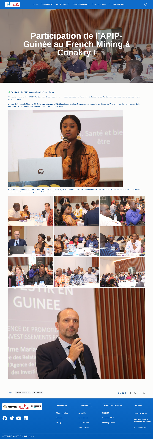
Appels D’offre (84, 423)
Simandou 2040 (47, 4)
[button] (146, 4)
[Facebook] (4, 418)
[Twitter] (11, 418)
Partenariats (38, 393)
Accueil (35, 4)
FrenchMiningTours (22, 393)
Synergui (59, 423)
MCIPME (105, 413)
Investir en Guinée (63, 4)
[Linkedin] (26, 418)
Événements (83, 418)
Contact (59, 418)
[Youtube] (18, 418)
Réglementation (62, 413)
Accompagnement (99, 4)
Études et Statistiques (117, 4)
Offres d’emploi (84, 427)
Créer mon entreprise (81, 4)
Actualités (82, 413)
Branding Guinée (108, 423)
